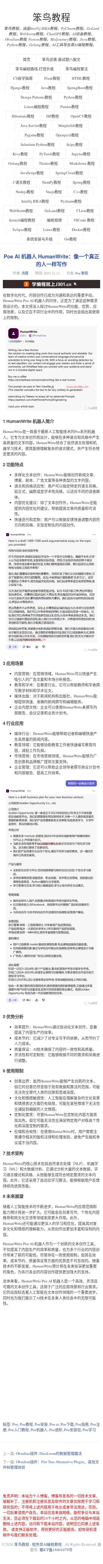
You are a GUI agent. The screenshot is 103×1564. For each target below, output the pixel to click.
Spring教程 (81, 182)
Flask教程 (52, 78)
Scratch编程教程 (22, 220)
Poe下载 (67, 1424)
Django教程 (20, 87)
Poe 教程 (81, 273)
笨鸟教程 (51, 17)
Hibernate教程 (23, 116)
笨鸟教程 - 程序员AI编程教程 (38, 1544)
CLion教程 (85, 210)
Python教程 (73, 97)
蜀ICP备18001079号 (55, 1549)
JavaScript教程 (32, 172)
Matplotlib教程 (70, 125)
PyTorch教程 (49, 153)
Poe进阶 (55, 1429)
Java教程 (48, 87)
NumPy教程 (51, 182)
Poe (15, 1424)
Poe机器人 (39, 1429)
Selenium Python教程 (38, 144)
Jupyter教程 (81, 153)
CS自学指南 (23, 78)
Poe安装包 (72, 1429)
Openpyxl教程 (67, 135)
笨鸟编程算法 (77, 68)
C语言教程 (21, 182)
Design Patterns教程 (36, 97)
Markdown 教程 (82, 163)
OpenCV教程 (81, 116)
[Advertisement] (51, 1364)
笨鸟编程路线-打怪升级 (34, 68)
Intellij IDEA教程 (35, 201)
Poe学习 (89, 1429)
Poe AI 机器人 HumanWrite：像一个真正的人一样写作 (51, 260)
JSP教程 (52, 116)
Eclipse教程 (22, 229)
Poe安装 (41, 1424)
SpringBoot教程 (80, 87)
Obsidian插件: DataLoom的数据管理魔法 (49, 1453)
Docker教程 (81, 229)
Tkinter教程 (48, 163)
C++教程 (81, 191)
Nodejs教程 (25, 191)
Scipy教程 (74, 144)
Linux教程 (51, 229)
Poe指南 (82, 1424)
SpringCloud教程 (69, 172)
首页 (26, 59)
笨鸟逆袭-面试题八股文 (61, 59)
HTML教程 (81, 78)
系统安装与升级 (40, 239)
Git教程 (70, 239)
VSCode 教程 (84, 220)
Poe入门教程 (18, 1429)
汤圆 (24, 273)
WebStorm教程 (21, 210)
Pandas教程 (69, 106)
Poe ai (54, 1424)
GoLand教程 (55, 210)
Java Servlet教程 (34, 125)
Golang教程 (17, 163)
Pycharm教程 (71, 201)
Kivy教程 (20, 153)
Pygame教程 (34, 135)
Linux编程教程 (36, 106)
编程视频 (54, 220)
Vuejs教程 (54, 191)
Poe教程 (26, 1424)
